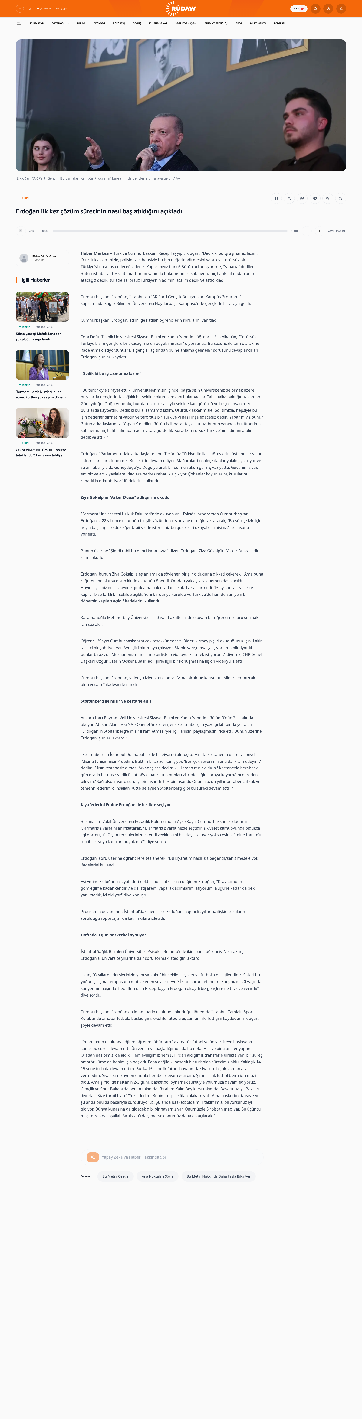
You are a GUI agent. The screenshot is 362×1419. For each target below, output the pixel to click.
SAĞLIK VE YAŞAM (186, 23)
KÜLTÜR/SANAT (158, 23)
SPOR (239, 23)
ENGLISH (47, 8)
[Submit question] (93, 1157)
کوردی (64, 8)
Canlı (296, 8)
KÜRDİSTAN (37, 23)
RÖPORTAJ (119, 23)
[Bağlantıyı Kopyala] (340, 198)
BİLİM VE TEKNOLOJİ (216, 23)
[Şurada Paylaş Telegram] (315, 198)
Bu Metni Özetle (115, 1176)
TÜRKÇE (38, 8)
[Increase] (320, 231)
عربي (31, 8)
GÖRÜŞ (137, 23)
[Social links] (20, 9)
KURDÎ (56, 8)
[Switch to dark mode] (328, 9)
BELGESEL (279, 23)
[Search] (316, 9)
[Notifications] (341, 9)
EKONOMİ (99, 23)
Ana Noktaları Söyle (157, 1176)
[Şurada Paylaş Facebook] (276, 198)
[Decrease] (307, 231)
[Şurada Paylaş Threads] (327, 198)
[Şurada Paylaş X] (289, 198)
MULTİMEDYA (258, 23)
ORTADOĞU (58, 23)
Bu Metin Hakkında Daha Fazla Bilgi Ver (219, 1176)
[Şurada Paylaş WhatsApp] (302, 198)
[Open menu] (19, 24)
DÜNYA (81, 23)
